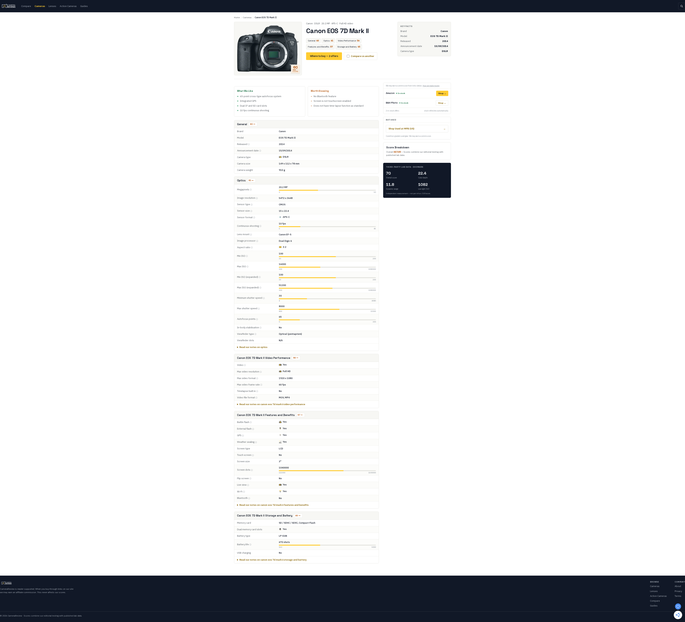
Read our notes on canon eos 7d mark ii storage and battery (273, 559)
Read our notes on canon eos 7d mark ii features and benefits (274, 504)
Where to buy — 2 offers (324, 56)
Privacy (678, 591)
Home (237, 17)
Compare (26, 6)
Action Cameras (68, 6)
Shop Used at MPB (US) (417, 128)
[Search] (681, 6)
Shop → (442, 93)
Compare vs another (362, 56)
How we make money (431, 85)
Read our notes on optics (253, 347)
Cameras (40, 6)
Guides (84, 6)
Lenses (52, 6)
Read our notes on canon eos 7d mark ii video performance (272, 404)
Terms (678, 596)
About (678, 586)
